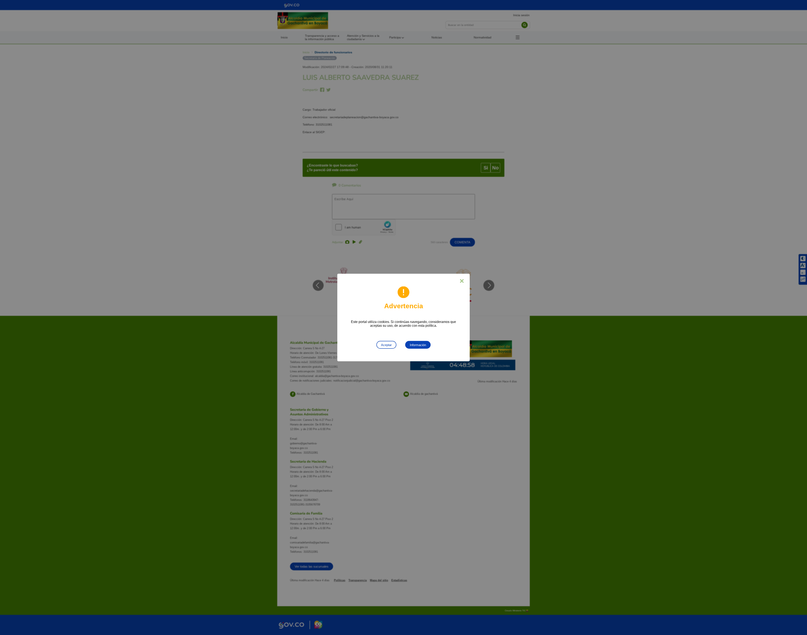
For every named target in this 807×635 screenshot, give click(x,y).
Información (418, 345)
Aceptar (386, 345)
